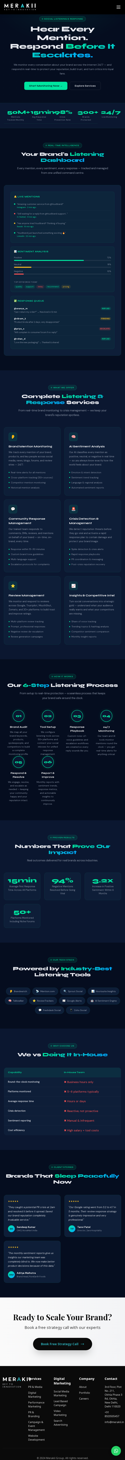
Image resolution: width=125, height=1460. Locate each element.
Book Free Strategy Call (59, 1344)
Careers (84, 1398)
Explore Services (85, 85)
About (83, 1387)
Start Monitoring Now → (45, 85)
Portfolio (84, 1393)
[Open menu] (118, 7)
